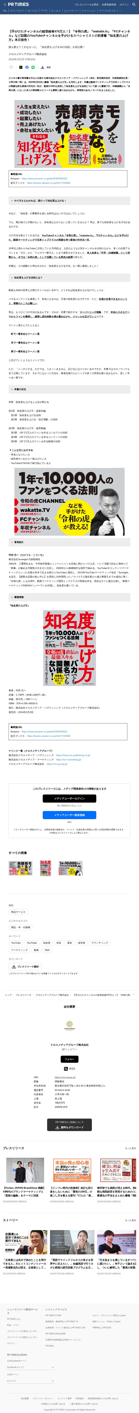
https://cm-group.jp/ (57, 764)
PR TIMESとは (13, 1319)
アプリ (44, 10)
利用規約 (80, 1398)
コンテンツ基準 (64, 1398)
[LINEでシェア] (33, 67)
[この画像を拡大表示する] (20, 868)
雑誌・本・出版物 (20, 927)
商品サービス (18, 912)
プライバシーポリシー (43, 1398)
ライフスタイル (107, 10)
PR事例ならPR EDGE (102, 1327)
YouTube (16, 942)
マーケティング (19, 950)
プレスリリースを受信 (86, 4)
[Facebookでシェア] (27, 67)
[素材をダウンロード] (42, 67)
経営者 (81, 942)
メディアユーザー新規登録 (69, 815)
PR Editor (50, 1345)
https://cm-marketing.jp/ (68, 759)
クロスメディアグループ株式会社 (52, 995)
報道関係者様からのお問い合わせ (103, 1398)
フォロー (69, 1059)
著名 (69, 942)
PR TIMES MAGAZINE (56, 1333)
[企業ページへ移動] (69, 1026)
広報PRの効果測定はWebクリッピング (63, 1339)
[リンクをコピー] (48, 67)
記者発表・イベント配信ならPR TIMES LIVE (66, 1327)
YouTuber (32, 942)
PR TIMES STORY (53, 1315)
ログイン (124, 4)
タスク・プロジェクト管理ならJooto (109, 1315)
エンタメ (56, 10)
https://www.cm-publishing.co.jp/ (73, 755)
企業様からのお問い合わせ (53, 1403)
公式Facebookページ (16, 1360)
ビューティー (71, 10)
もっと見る (130, 1148)
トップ (8, 995)
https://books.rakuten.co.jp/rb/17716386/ (49, 183)
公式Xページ (12, 1374)
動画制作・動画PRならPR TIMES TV (62, 1321)
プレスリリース (23, 995)
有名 (58, 942)
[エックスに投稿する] (21, 67)
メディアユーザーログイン (69, 798)
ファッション (89, 10)
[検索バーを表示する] (134, 4)
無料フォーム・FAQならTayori (107, 1321)
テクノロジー (17, 10)
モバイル (32, 10)
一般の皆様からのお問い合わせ (84, 1403)
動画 (36, 950)
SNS (47, 950)
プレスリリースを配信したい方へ (22, 1337)
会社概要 (25, 1398)
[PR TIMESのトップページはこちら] (18, 4)
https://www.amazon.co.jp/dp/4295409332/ (44, 178)
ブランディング (99, 942)
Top (5, 10)
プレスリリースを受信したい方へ (22, 1331)
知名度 (46, 942)
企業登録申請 (109, 4)
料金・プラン (13, 1325)
